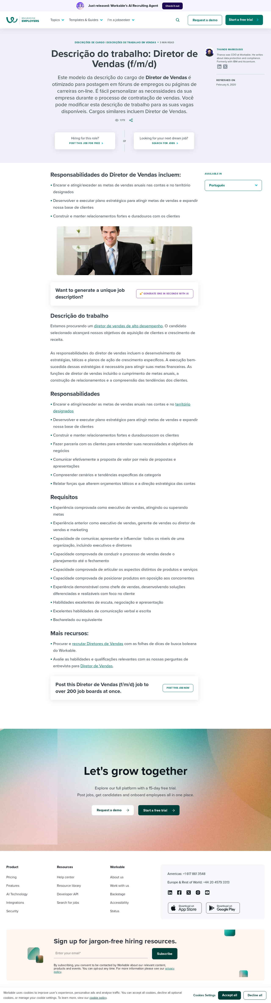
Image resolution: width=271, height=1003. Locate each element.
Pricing (11, 877)
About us (116, 877)
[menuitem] (56, 20)
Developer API (67, 894)
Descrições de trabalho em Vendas (131, 42)
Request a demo (205, 20)
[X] (225, 66)
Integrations (15, 903)
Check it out (172, 5)
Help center (65, 877)
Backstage (117, 894)
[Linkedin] (219, 66)
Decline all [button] (255, 995)
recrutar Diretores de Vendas (97, 643)
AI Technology (17, 894)
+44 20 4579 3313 (216, 882)
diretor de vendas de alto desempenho (128, 326)
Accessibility (119, 903)
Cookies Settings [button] (204, 995)
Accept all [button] (229, 995)
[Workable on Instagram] (207, 894)
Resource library (69, 886)
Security (12, 911)
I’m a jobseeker (119, 20)
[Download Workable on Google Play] (222, 907)
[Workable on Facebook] (179, 894)
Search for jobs (68, 903)
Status (114, 911)
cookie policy (98, 998)
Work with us (119, 886)
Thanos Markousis (230, 49)
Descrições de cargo (89, 42)
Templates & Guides (83, 20)
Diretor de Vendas (96, 666)
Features (12, 886)
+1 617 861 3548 (194, 874)
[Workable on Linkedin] (170, 894)
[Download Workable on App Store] (184, 907)
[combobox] (178, 20)
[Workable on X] (197, 894)
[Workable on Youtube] (188, 894)
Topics (55, 20)
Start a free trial (241, 20)
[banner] (124, 294)
